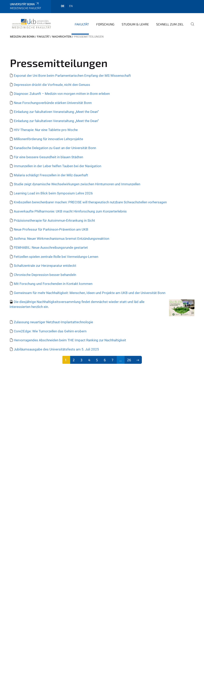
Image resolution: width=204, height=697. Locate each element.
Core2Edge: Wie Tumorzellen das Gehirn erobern (50, 331)
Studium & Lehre (135, 24)
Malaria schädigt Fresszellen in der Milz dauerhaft (51, 175)
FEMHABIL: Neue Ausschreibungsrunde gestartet (51, 247)
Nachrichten (61, 36)
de (62, 6)
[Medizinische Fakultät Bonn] (31, 23)
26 (129, 360)
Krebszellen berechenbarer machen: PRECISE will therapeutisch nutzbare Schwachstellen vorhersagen (90, 202)
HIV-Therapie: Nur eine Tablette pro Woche (46, 130)
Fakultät (82, 24)
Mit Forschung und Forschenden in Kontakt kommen (53, 284)
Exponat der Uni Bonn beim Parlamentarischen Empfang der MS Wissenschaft (72, 76)
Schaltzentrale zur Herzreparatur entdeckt (45, 266)
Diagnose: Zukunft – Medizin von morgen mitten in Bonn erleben (62, 94)
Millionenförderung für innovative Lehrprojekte (48, 139)
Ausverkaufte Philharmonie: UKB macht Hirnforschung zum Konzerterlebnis (70, 211)
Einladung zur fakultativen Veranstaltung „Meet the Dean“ (56, 112)
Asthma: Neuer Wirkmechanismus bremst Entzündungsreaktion (61, 239)
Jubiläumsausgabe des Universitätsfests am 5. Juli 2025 (56, 349)
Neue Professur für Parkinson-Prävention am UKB (51, 229)
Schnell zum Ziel (169, 24)
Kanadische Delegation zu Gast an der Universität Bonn (55, 148)
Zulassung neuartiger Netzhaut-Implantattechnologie (53, 322)
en (71, 6)
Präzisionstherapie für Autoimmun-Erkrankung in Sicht (54, 220)
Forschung (105, 24)
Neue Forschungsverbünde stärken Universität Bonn (53, 103)
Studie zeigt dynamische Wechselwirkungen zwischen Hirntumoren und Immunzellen (77, 184)
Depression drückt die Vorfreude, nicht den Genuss (52, 85)
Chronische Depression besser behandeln (45, 275)
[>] (138, 360)
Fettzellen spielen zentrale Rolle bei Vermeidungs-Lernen (56, 257)
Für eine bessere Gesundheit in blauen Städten (48, 157)
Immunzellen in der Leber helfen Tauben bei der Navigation (57, 166)
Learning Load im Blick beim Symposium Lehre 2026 (53, 193)
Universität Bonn (22, 4)
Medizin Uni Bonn (22, 36)
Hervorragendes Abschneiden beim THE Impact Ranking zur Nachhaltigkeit (70, 340)
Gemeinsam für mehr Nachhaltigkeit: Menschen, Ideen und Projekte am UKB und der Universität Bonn (89, 293)
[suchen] (191, 27)
